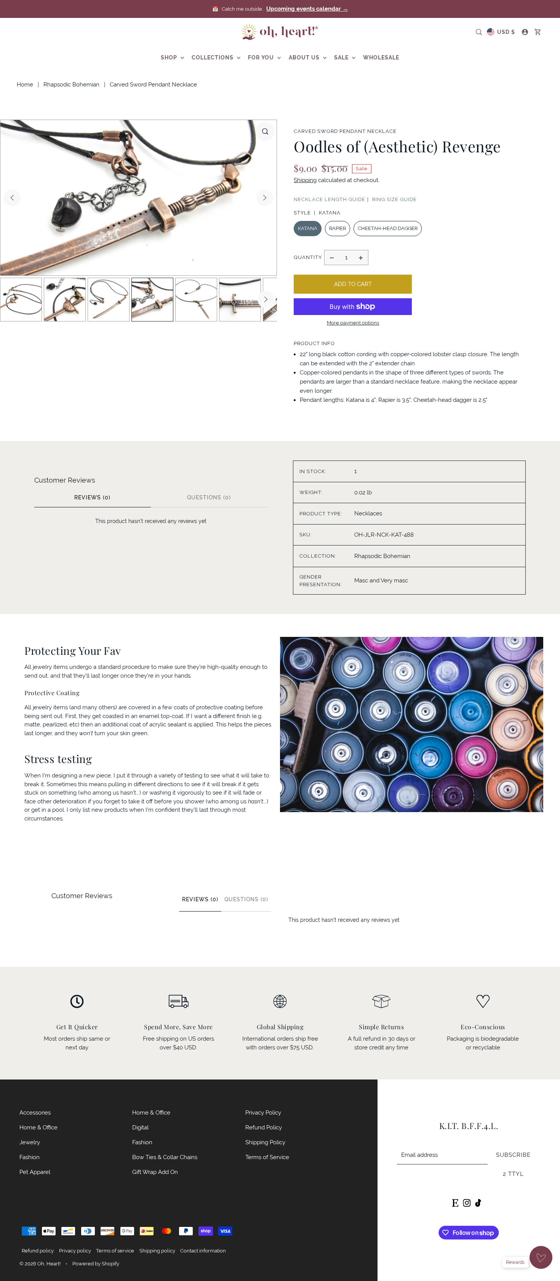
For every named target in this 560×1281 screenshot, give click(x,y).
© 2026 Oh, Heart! (40, 1264)
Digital (140, 1127)
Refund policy (38, 1251)
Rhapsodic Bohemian (71, 84)
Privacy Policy (263, 1112)
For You (261, 57)
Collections (213, 57)
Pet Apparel (34, 1172)
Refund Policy (263, 1127)
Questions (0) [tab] (209, 497)
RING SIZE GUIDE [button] (394, 199)
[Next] (264, 197)
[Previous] (12, 197)
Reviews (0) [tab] (92, 497)
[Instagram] (466, 1202)
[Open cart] (537, 32)
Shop (170, 57)
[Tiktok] (478, 1202)
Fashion (29, 1157)
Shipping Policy (265, 1142)
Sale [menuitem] (342, 57)
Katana (307, 228)
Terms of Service (267, 1157)
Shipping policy (157, 1251)
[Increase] (361, 257)
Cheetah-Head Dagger (388, 228)
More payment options (353, 323)
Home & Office (38, 1127)
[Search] (479, 32)
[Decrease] (332, 257)
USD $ (506, 32)
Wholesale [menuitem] (381, 57)
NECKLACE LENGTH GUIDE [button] (329, 199)
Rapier (337, 228)
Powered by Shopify (95, 1264)
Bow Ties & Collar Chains (164, 1157)
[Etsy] (455, 1202)
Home (25, 84)
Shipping (305, 180)
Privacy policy (75, 1251)
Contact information (203, 1251)
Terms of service (115, 1251)
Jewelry (29, 1142)
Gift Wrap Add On (155, 1172)
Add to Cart (353, 284)
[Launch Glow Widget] (541, 1257)
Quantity (308, 257)
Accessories (35, 1112)
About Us (305, 57)
